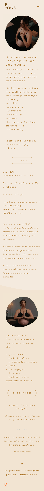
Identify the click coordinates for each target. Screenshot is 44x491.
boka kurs (22, 160)
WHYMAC (33, 475)
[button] (17, 429)
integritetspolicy (12, 471)
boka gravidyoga (22, 393)
